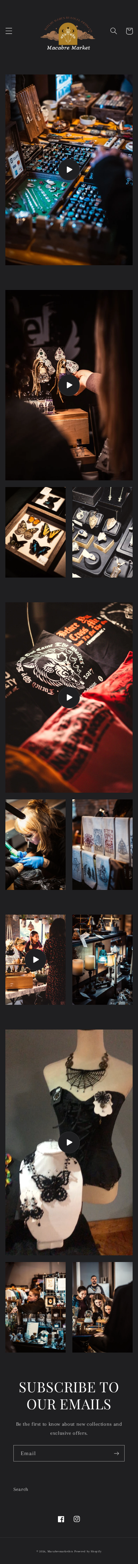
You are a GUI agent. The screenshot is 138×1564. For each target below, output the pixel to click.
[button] (8, 31)
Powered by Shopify (87, 1551)
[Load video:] (69, 169)
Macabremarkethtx (60, 1551)
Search (20, 1489)
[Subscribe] (116, 1453)
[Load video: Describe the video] (69, 385)
